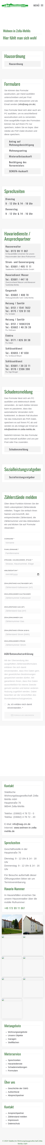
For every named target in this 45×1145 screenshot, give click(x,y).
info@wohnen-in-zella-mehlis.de (19, 429)
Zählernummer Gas (13, 617)
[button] (38, 5)
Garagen (12, 1039)
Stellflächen (13, 1042)
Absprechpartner (16, 1095)
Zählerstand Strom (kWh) (16, 630)
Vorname (9, 539)
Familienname (11, 549)
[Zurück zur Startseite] (15, 5)
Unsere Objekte (15, 1035)
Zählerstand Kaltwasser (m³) (18, 583)
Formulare (13, 1070)
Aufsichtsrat (13, 1092)
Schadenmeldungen (17, 1067)
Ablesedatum (11, 570)
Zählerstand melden (17, 1117)
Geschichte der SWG (18, 1088)
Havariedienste (15, 1064)
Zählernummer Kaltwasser (17, 594)
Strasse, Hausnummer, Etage (18, 560)
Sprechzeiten (14, 1060)
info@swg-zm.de (27, 104)
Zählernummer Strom (14, 641)
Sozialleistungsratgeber (22, 469)
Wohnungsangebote (17, 1032)
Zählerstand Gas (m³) (14, 607)
